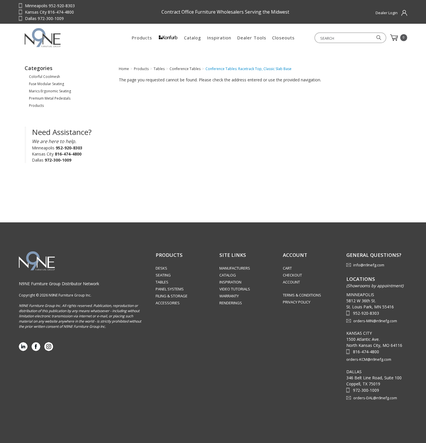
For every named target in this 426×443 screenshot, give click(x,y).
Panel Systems (170, 289)
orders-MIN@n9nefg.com (375, 320)
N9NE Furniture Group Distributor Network (59, 283)
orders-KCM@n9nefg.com (368, 359)
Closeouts (283, 38)
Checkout (292, 275)
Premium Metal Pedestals (49, 98)
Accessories (168, 302)
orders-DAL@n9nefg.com (375, 397)
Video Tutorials (234, 289)
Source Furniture (61, 37)
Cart (287, 268)
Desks (161, 268)
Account (291, 282)
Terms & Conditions (302, 295)
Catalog (192, 38)
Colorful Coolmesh (44, 76)
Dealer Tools (251, 38)
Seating (163, 275)
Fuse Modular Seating (46, 83)
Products (142, 38)
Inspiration (219, 38)
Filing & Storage (171, 296)
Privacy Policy (296, 302)
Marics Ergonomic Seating (50, 91)
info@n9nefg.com (368, 265)
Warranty (229, 296)
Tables (162, 282)
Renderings (230, 302)
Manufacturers (234, 268)
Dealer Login (387, 12)
